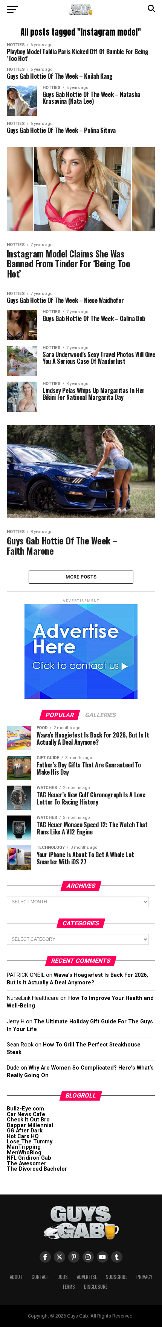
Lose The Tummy (29, 1141)
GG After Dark (25, 1130)
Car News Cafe (26, 1114)
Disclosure (95, 1286)
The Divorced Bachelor (37, 1169)
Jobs (63, 1276)
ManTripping (24, 1147)
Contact (40, 1276)
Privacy (144, 1276)
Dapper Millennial (30, 1125)
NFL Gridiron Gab (29, 1158)
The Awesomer (26, 1163)
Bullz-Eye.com (25, 1109)
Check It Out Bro (28, 1119)
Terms (68, 1286)
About (16, 1276)
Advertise (87, 1276)
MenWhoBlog (24, 1152)
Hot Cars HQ (23, 1136)
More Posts (81, 577)
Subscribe (116, 1276)
